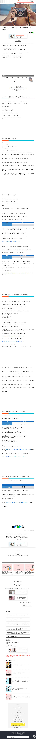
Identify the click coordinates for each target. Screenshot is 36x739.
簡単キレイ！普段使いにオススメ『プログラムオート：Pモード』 (17, 502)
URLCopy (23, 527)
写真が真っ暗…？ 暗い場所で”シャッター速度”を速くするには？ (13, 341)
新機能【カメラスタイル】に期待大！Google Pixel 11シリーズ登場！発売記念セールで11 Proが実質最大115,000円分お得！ (17, 615)
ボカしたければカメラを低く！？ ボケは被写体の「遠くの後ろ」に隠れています (21, 592)
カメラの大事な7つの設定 (18, 715)
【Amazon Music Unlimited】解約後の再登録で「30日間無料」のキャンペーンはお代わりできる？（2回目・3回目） (18, 633)
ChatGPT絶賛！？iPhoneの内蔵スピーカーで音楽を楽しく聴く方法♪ (7, 572)
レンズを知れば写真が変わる (18, 719)
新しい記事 (18, 710)
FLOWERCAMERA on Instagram (8, 81)
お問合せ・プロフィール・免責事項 (18, 734)
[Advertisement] (18, 65)
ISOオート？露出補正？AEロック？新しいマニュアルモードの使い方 (14, 456)
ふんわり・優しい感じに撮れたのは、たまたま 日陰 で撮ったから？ (21, 598)
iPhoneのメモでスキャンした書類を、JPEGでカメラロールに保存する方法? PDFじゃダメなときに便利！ (21, 665)
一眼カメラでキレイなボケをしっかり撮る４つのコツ (11, 241)
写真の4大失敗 (18, 717)
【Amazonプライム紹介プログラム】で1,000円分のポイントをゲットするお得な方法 (19, 572)
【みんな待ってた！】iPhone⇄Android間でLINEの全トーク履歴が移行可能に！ (30, 572)
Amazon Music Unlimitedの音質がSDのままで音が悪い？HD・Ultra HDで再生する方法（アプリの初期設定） (17, 629)
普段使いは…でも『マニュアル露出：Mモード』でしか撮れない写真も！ (18, 449)
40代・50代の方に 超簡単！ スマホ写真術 (20, 36)
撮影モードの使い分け (18, 721)
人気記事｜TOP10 (18, 712)
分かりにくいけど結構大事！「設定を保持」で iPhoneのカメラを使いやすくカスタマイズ (21, 673)
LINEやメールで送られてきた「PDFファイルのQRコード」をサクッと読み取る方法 (21, 689)
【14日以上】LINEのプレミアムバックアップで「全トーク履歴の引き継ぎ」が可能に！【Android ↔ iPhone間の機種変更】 (21, 697)
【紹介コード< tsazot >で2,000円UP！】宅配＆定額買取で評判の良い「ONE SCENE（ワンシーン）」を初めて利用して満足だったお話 (18, 624)
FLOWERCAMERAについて (18, 727)
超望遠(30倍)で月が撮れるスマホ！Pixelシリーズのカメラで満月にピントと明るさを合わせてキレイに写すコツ (21, 681)
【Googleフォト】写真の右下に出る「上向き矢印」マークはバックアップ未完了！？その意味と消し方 (17, 619)
